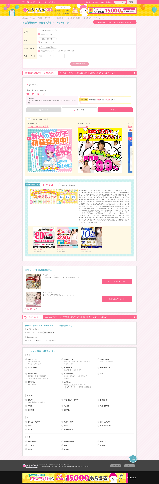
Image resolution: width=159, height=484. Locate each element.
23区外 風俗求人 (60, 18)
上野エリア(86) (32, 374)
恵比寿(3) (110, 361)
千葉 (29, 437)
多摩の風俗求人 (30, 309)
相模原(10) (103, 400)
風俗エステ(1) (53, 341)
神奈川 (30, 395)
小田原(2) (31, 410)
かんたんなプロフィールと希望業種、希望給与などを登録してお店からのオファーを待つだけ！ (69, 317)
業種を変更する (47, 39)
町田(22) (88, 387)
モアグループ (51, 184)
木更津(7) (103, 445)
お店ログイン (115, 465)
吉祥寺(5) (67, 384)
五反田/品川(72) (69, 368)
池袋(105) (67, 361)
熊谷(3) (30, 429)
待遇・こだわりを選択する (47, 47)
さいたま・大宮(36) (34, 422)
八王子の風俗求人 (117, 281)
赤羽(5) (73, 364)
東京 (131, 2)
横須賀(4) (67, 410)
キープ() (99, 2)
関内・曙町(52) (32, 402)
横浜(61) (30, 400)
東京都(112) (29, 332)
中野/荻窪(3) (32, 382)
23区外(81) (67, 382)
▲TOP (133, 458)
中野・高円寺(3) (33, 384)
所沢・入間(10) (105, 422)
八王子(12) (83, 384)
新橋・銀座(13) (105, 368)
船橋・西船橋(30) (69, 441)
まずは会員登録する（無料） (79, 346)
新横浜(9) (42, 402)
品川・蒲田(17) (77, 370)
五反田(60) (67, 370)
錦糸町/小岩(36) (69, 374)
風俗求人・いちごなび (28, 18)
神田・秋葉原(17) (40, 376)
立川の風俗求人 (117, 299)
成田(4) (30, 449)
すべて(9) (28, 341)
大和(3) (30, 406)
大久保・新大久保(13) (35, 364)
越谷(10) (66, 426)
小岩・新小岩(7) (82, 376)
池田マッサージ (35, 94)
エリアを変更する (47, 30)
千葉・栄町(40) (32, 441)
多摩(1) (81, 387)
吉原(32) (102, 374)
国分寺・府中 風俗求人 (74, 18)
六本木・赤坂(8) (33, 368)
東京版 (40, 18)
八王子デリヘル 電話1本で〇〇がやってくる (60, 277)
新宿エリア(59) (32, 359)
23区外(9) (38, 332)
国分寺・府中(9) (70, 387)
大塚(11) (75, 361)
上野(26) (30, 376)
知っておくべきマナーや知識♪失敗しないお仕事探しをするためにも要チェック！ (70, 73)
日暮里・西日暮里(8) (34, 378)
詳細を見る (115, 110)
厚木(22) (66, 406)
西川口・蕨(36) (69, 422)
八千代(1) (31, 445)
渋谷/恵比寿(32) (105, 359)
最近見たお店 (90, 2)
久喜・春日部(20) (105, 426)
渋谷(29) (102, 361)
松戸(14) (102, 441)
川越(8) (30, 426)
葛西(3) (66, 378)
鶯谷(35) (45, 378)
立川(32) (74, 384)
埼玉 (29, 417)
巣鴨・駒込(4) (84, 361)
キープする (80, 110)
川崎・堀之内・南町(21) (71, 400)
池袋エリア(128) (69, 359)
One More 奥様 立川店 (51, 295)
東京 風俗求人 (49, 18)
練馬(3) (66, 364)
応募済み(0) (108, 2)
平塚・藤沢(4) (104, 406)
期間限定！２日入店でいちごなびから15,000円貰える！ (116, 22)
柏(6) (65, 445)
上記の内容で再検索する (80, 63)
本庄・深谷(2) (68, 429)
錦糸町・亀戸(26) (69, 376)
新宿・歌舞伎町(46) (34, 361)
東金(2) (66, 449)
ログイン (120, 2)
